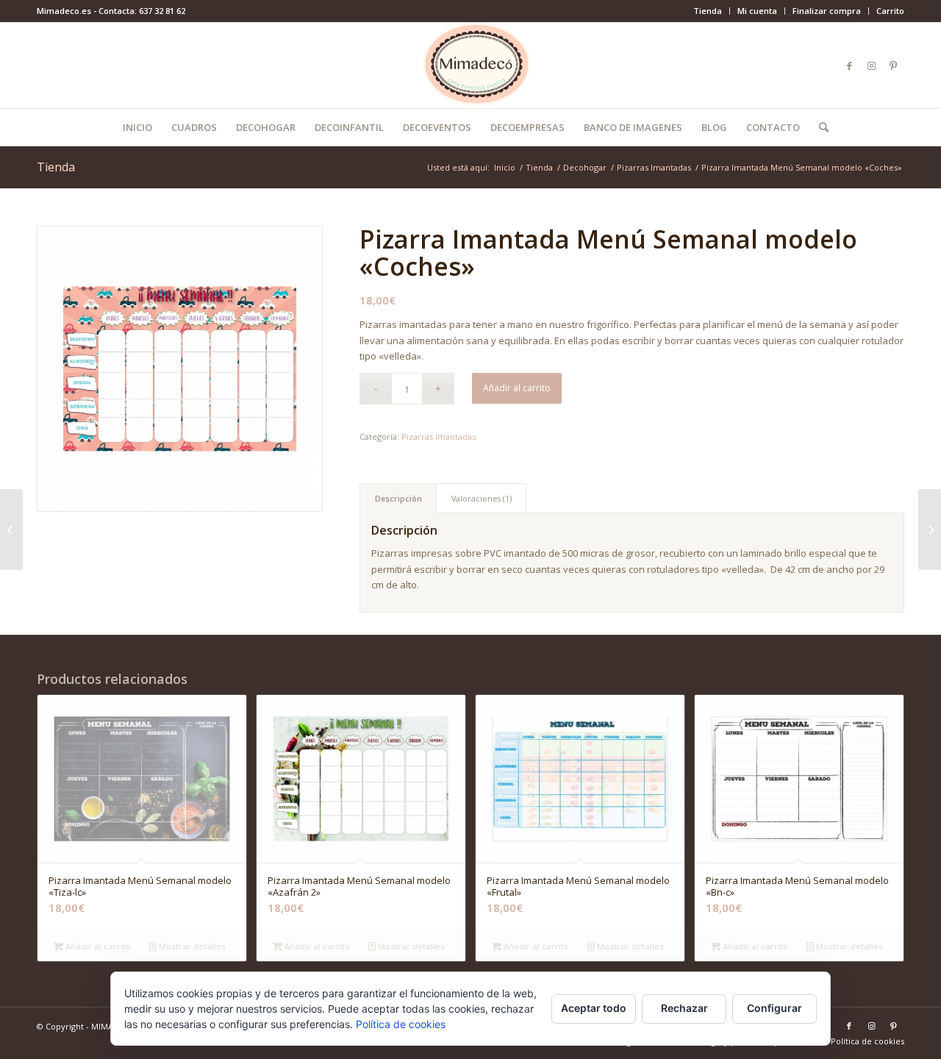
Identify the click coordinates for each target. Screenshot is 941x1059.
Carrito (890, 10)
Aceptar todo (593, 1008)
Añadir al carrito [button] (97, 946)
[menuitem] (708, 11)
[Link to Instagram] (871, 65)
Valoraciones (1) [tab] (481, 498)
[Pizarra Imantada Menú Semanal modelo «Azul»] (11, 529)
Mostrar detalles (191, 946)
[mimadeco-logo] (471, 65)
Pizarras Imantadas (438, 436)
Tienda (707, 10)
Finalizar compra (826, 10)
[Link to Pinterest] (893, 65)
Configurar (774, 1008)
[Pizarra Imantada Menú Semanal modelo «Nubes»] (929, 529)
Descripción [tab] (398, 498)
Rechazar (684, 1008)
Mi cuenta (757, 10)
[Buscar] (819, 127)
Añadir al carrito (517, 388)
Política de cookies (401, 1024)
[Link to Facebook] (849, 65)
